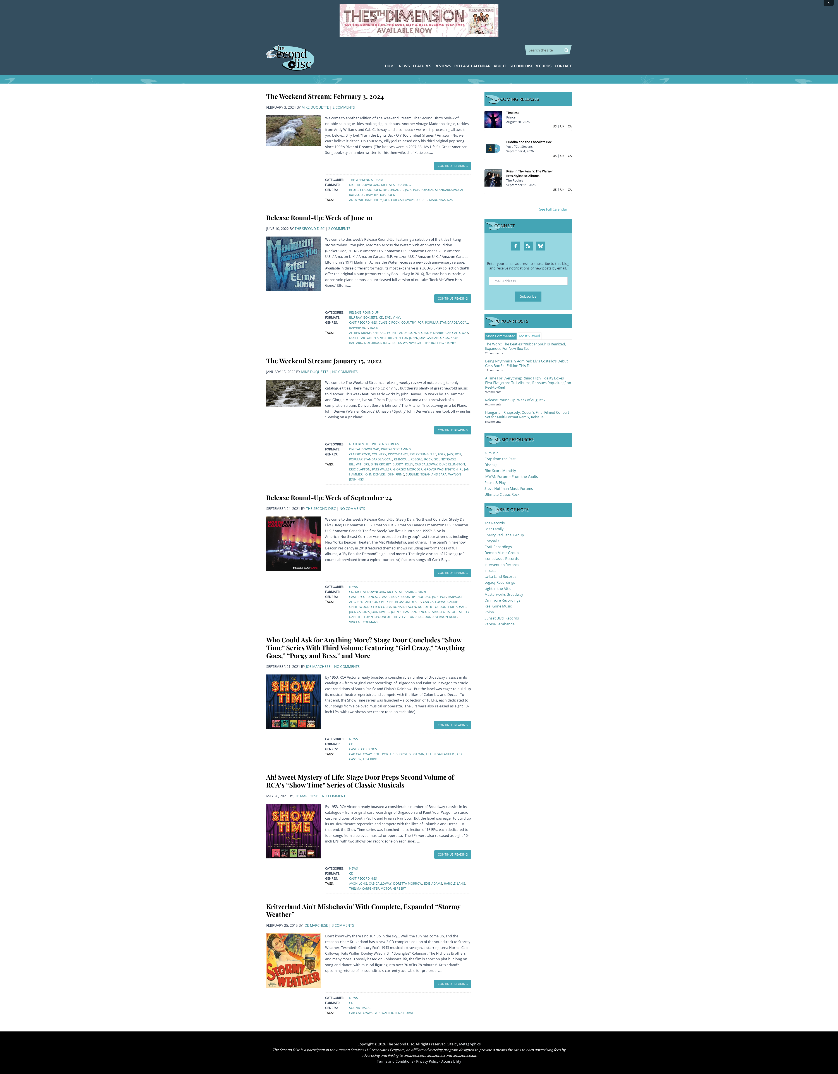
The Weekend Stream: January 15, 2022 (324, 360)
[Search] (566, 50)
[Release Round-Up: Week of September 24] (293, 543)
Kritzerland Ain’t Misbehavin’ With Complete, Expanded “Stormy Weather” (363, 910)
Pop (416, 190)
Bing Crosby (381, 464)
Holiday (423, 597)
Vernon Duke (446, 617)
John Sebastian (403, 612)
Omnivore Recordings (502, 600)
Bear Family (493, 529)
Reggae (416, 459)
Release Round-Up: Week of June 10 (319, 217)
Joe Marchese (318, 666)
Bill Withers (359, 464)
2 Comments (344, 107)
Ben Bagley (382, 333)
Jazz (408, 190)
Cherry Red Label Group (504, 535)
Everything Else (423, 454)
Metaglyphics (470, 1044)
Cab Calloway (402, 200)
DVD (388, 317)
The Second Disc (310, 228)
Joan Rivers (380, 612)
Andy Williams (361, 200)
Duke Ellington (452, 464)
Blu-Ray (355, 317)
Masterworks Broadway (503, 594)
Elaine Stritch (385, 338)
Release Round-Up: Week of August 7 (515, 400)
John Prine (395, 474)
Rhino (489, 612)
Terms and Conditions (395, 1061)
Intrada (490, 570)
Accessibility (451, 1061)
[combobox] (548, 50)
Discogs (490, 464)
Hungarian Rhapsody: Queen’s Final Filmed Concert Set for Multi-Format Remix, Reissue (527, 414)
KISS (446, 338)
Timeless (512, 113)
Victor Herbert (393, 888)
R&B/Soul (356, 195)
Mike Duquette (315, 107)
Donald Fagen (404, 607)
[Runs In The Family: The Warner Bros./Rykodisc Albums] (493, 177)
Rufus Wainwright (407, 343)
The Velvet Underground (413, 617)
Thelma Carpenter (364, 888)
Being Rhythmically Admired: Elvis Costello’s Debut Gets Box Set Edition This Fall (526, 363)
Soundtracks (445, 459)
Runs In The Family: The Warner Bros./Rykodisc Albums (529, 173)
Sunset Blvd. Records (501, 618)
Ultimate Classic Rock (501, 494)
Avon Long (358, 883)
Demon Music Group (501, 552)
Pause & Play (495, 482)
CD (381, 317)
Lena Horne (404, 1013)
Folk (441, 454)
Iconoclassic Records (501, 558)
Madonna (437, 200)
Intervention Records (501, 564)
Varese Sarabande (499, 624)
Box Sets (370, 317)
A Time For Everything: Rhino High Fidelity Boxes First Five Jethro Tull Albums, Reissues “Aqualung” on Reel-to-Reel (528, 383)
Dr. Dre (421, 200)
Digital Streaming (396, 185)
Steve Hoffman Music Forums (508, 488)
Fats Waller (382, 469)
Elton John (407, 338)
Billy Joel (381, 200)
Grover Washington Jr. (443, 469)
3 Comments (343, 925)
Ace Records (494, 523)
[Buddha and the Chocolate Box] (493, 148)
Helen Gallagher (440, 754)
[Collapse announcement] (829, 3)
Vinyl (397, 317)
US (555, 126)
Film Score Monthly (500, 470)
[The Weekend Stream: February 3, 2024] (293, 130)
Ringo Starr (428, 612)
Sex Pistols (448, 612)
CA (570, 126)
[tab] (500, 336)
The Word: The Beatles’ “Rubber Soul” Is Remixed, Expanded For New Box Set (525, 346)
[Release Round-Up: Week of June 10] (293, 263)
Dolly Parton (360, 338)
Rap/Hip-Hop (375, 195)
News (353, 587)
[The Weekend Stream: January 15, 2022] (293, 393)
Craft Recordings (498, 546)
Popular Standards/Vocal (442, 190)
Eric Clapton (359, 469)
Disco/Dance (393, 190)
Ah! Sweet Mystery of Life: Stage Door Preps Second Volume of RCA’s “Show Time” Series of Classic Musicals (360, 781)
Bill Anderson (404, 333)
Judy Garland (430, 338)
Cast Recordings (363, 322)
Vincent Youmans (363, 622)
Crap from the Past (500, 458)
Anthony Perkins (379, 602)
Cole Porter (384, 754)
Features (356, 444)
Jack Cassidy (359, 612)
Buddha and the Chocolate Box (528, 142)
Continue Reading (453, 166)
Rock (391, 195)
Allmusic (491, 453)
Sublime (412, 474)
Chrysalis (491, 541)
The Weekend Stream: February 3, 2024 (325, 96)
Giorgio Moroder (407, 469)
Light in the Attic (497, 588)
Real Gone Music (498, 606)
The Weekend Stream (366, 180)
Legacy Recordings (499, 582)
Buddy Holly (403, 464)
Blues (353, 190)
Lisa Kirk (370, 759)
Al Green (356, 602)
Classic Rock (370, 190)
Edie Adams (457, 607)
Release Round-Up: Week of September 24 (329, 497)
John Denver (374, 474)
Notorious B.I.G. (377, 343)
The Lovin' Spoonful (373, 617)
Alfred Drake (360, 333)
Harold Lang (454, 883)
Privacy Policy (427, 1061)
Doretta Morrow (407, 883)
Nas (450, 200)
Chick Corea (381, 607)
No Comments (345, 371)
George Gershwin (409, 754)
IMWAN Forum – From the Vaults (511, 476)
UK (562, 126)
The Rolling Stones (440, 343)
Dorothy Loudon (432, 607)
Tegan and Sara (433, 474)
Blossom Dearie (431, 333)
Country (408, 322)
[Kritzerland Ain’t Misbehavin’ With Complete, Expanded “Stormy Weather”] (293, 960)
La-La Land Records (500, 576)
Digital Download (364, 185)
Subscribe (528, 296)
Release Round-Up (364, 312)
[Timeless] (493, 119)
